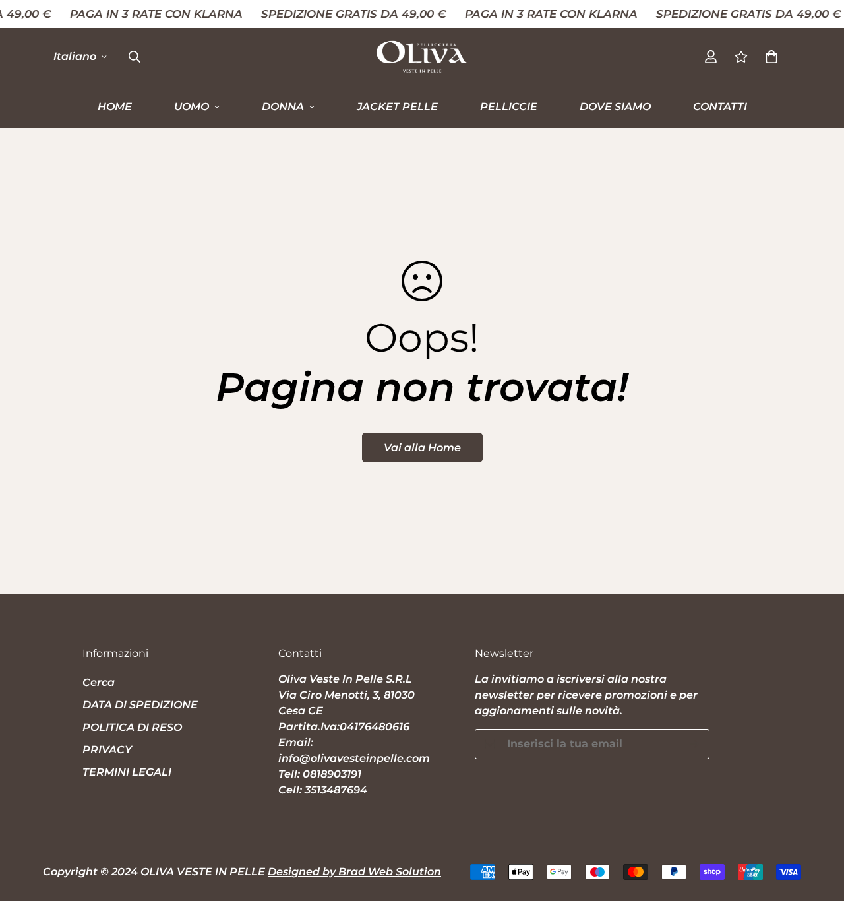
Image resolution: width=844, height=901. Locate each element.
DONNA (283, 106)
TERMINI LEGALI (126, 772)
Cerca (98, 682)
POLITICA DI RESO (132, 727)
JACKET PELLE (397, 106)
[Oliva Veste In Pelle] (422, 57)
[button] (771, 57)
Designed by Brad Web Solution (354, 871)
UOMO (191, 106)
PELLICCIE (508, 106)
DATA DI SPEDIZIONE (140, 705)
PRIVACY (107, 749)
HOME (115, 106)
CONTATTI (720, 106)
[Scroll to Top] (818, 829)
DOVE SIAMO (615, 106)
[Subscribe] (694, 744)
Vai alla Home (422, 447)
